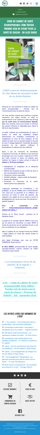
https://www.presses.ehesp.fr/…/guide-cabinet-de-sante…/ (20, 209)
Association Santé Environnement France (5, 4)
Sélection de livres (21, 14)
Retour (20, 10)
